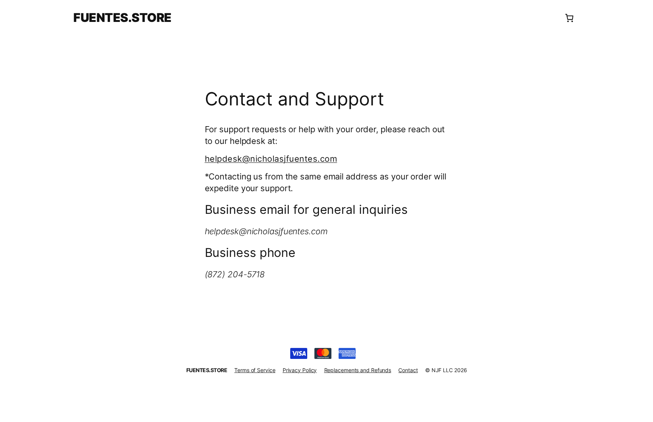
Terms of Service (254, 370)
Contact (408, 370)
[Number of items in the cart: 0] (569, 18)
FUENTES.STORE (122, 17)
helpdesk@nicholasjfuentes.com (271, 159)
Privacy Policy (300, 370)
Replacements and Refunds (357, 370)
